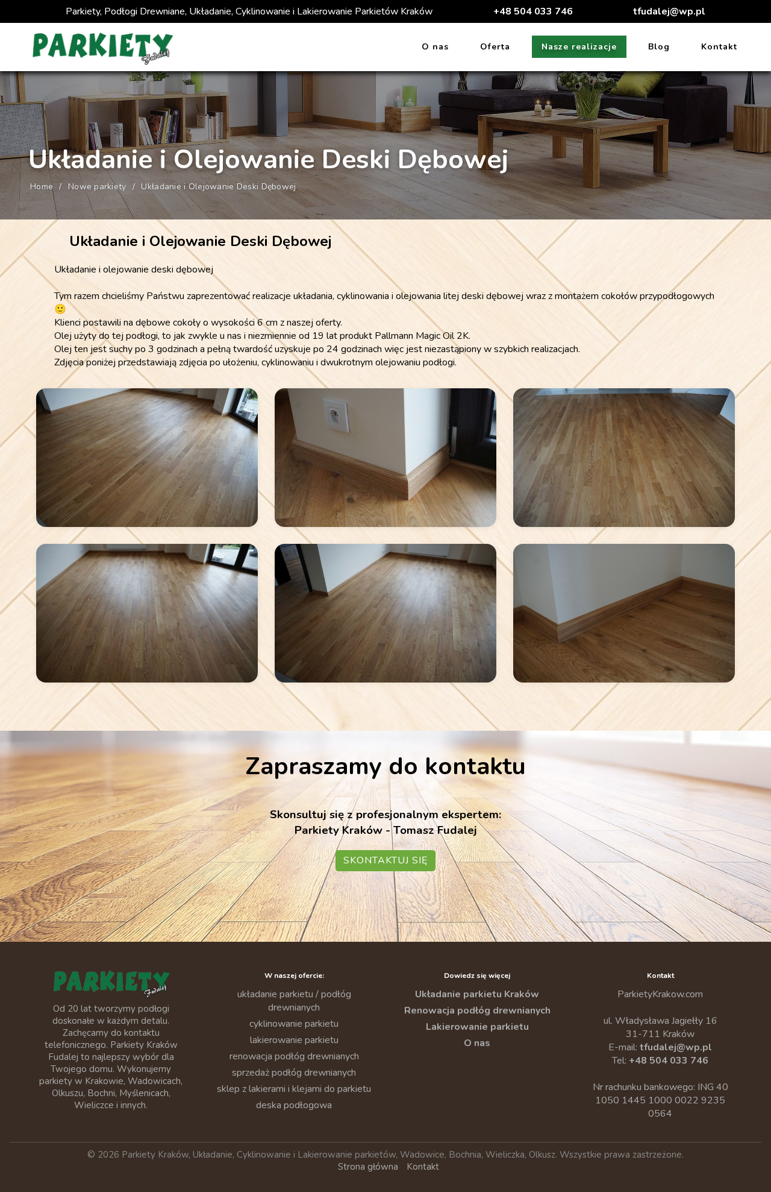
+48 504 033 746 (533, 11)
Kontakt (719, 46)
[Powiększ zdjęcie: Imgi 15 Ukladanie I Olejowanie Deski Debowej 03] (624, 457)
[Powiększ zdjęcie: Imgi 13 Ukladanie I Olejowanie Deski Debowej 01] (147, 457)
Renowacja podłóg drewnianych (477, 1010)
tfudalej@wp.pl (669, 11)
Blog (659, 46)
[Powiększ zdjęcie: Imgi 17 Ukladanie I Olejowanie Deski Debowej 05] (385, 613)
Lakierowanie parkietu (477, 1026)
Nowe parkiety (97, 186)
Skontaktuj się (385, 860)
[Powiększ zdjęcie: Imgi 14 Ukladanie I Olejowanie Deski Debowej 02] (385, 457)
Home (41, 186)
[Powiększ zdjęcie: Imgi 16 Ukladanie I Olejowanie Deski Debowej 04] (147, 613)
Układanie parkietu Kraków (477, 994)
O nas (435, 46)
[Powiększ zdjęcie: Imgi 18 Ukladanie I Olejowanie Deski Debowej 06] (624, 613)
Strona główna (368, 1167)
